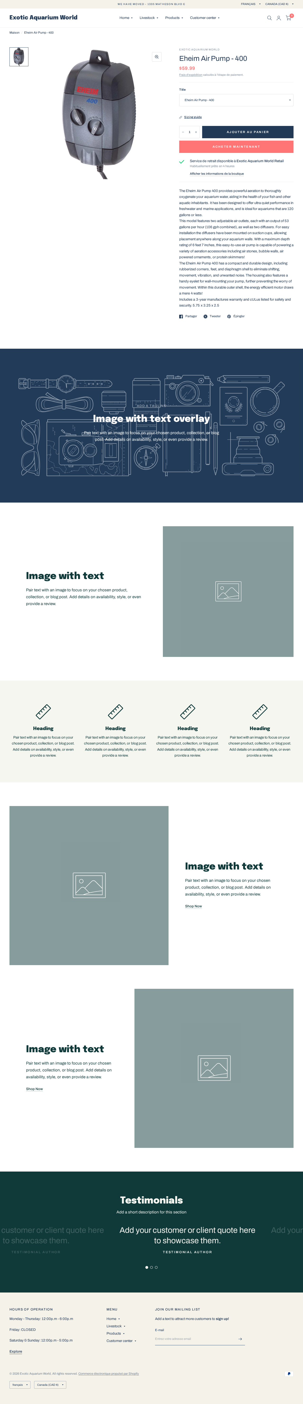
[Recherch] (269, 18)
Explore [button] (15, 1351)
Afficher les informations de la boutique (217, 173)
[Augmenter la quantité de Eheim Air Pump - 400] (196, 132)
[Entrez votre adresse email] (240, 1339)
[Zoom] (156, 57)
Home (124, 18)
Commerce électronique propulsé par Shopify (108, 1373)
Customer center (203, 18)
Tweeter (215, 316)
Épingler (238, 316)
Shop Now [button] (193, 906)
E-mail (159, 1330)
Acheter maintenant (236, 146)
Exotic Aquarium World (43, 18)
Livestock (147, 18)
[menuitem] (126, 18)
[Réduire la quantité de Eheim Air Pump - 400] (183, 132)
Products (172, 18)
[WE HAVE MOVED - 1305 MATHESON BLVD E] (151, 4)
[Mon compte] (278, 18)
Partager (191, 316)
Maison (14, 32)
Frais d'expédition (190, 74)
